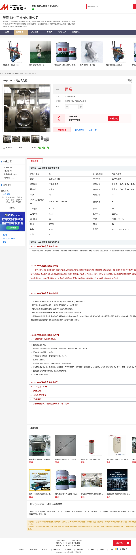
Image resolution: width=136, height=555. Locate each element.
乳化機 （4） (8, 167)
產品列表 (8, 73)
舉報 (20, 148)
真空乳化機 (65, 511)
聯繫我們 (33, 549)
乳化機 (15, 73)
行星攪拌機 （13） (11, 174)
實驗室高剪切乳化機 (37, 514)
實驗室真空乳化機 (79, 511)
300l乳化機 (92, 511)
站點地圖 (56, 549)
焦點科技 (71, 552)
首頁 (1, 73)
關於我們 (22, 549)
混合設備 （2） (9, 178)
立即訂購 (93, 129)
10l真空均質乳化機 (37, 511)
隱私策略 (68, 549)
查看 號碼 (6, 194)
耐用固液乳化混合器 (87, 65)
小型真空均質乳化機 (117, 511)
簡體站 (102, 549)
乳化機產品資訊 (59, 540)
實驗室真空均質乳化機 (11, 65)
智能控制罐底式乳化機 (36, 65)
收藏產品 (8, 148)
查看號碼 (114, 118)
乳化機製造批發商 (75, 540)
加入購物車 (80, 129)
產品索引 (6, 235)
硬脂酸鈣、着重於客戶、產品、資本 (67, 65)
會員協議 (79, 549)
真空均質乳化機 (52, 511)
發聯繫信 (62, 129)
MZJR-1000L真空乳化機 (71, 543)
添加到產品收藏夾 (9, 239)
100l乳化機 (103, 511)
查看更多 (12, 208)
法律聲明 (91, 549)
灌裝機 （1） (8, 171)
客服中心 (45, 549)
